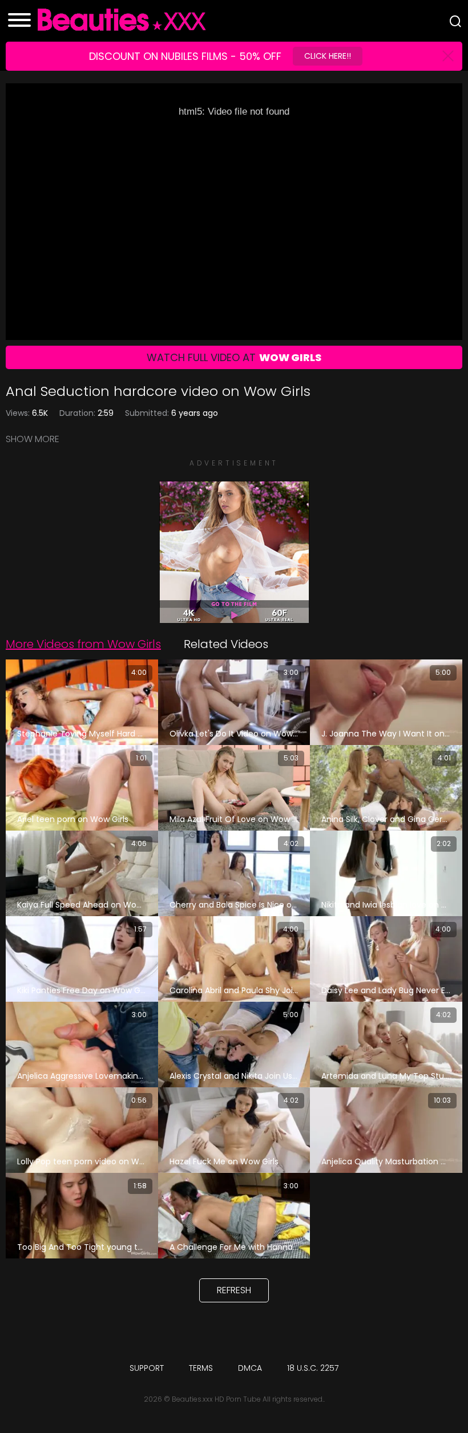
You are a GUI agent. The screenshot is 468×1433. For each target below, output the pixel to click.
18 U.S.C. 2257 (312, 1368)
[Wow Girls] (234, 617)
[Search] (455, 21)
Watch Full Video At (234, 357)
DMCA (250, 1368)
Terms (201, 1368)
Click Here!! (327, 56)
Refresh (234, 1290)
